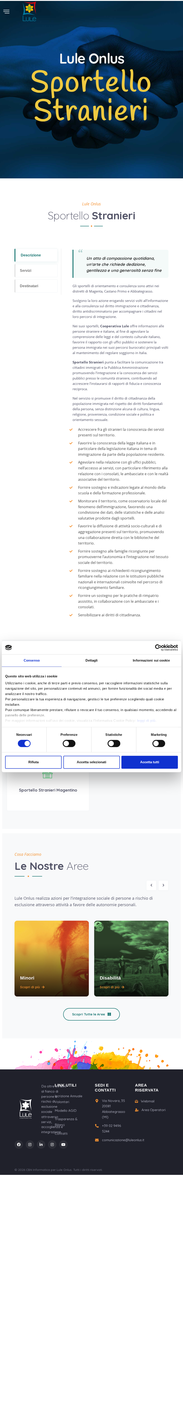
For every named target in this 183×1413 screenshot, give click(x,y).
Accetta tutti (149, 762)
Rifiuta (33, 762)
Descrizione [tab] (31, 255)
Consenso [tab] (32, 660)
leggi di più (146, 720)
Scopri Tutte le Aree (89, 1014)
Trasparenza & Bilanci (66, 1122)
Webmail (147, 1101)
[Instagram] (30, 1144)
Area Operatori (153, 1110)
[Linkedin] (41, 1144)
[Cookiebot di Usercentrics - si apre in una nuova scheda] (158, 647)
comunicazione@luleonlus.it (123, 1140)
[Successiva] (163, 885)
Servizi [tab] (25, 270)
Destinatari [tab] (29, 286)
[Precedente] (151, 885)
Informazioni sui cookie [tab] (151, 660)
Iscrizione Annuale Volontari (68, 1099)
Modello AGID (66, 1110)
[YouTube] (63, 1144)
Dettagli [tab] (91, 660)
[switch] (69, 743)
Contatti (61, 1133)
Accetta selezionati (91, 762)
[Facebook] (19, 1144)
